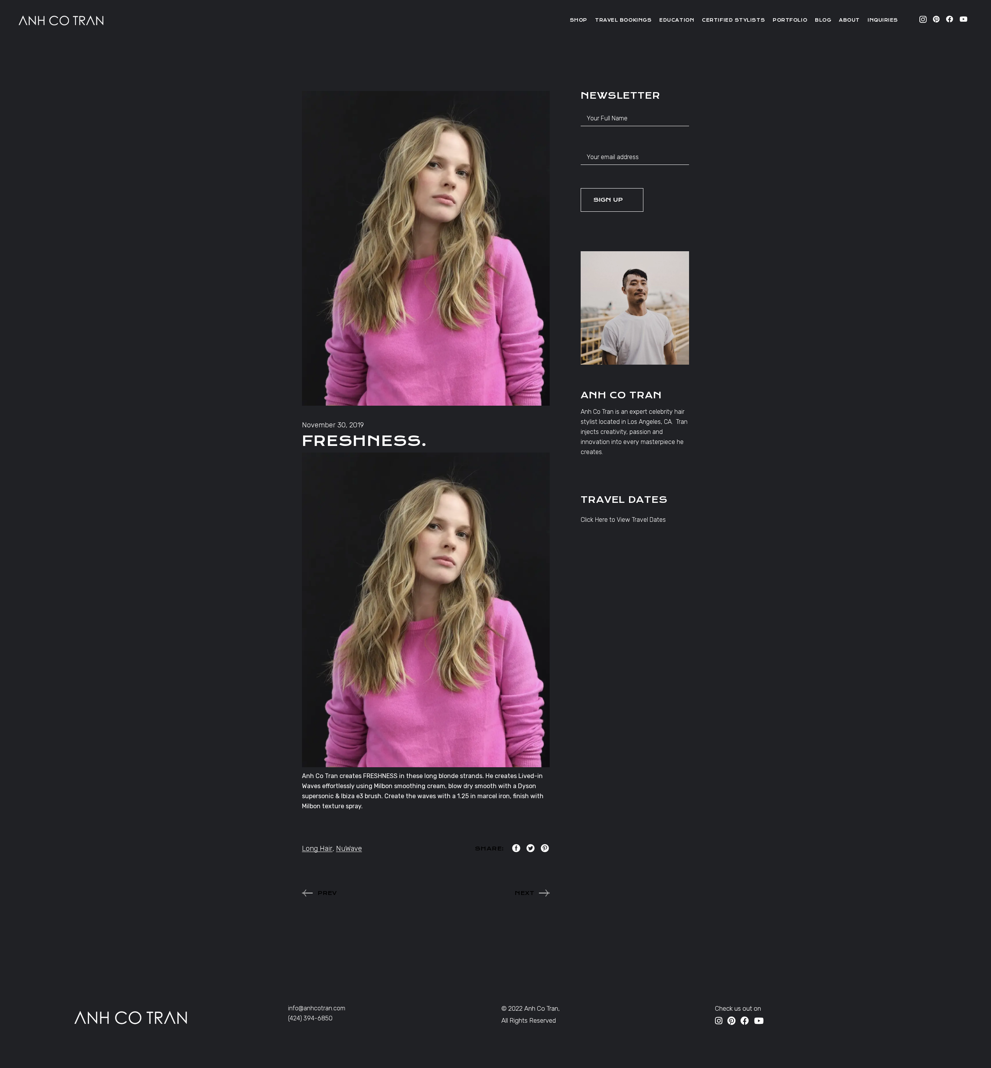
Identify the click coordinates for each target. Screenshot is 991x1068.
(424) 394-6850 (310, 1018)
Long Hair (317, 848)
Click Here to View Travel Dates (623, 519)
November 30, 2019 (333, 425)
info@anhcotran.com (316, 1008)
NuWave (349, 848)
